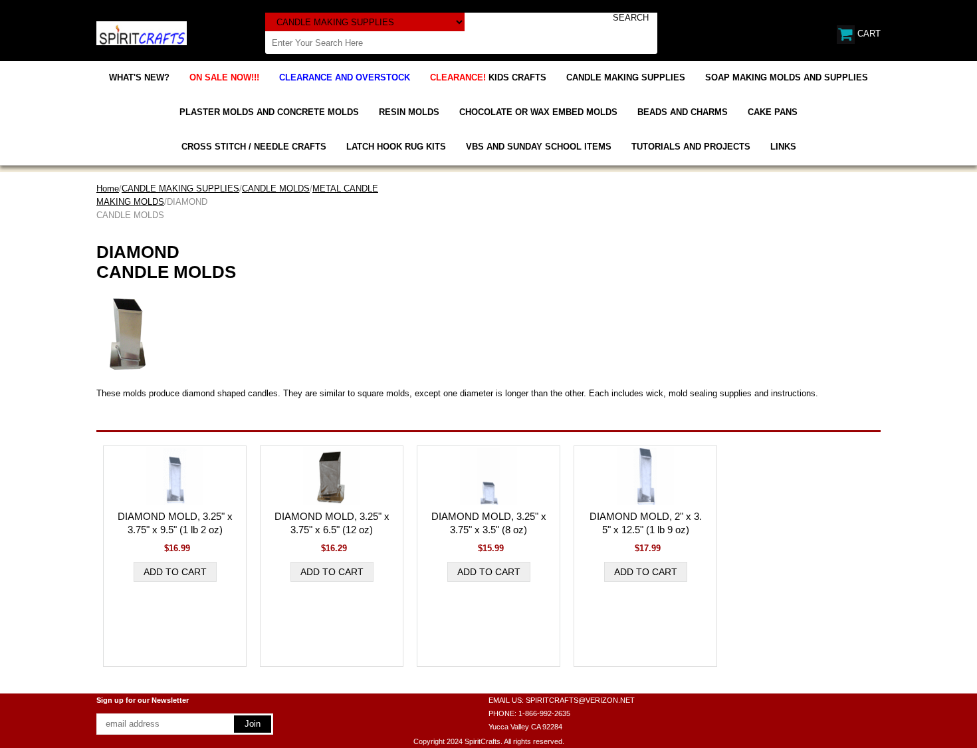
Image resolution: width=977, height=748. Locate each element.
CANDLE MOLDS (276, 188)
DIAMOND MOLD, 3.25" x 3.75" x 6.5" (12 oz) (331, 523)
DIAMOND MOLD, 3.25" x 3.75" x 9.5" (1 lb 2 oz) (175, 523)
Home (107, 188)
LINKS (783, 147)
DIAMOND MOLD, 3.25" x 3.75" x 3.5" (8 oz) (488, 523)
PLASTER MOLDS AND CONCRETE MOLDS (269, 112)
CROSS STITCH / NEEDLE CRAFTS (253, 147)
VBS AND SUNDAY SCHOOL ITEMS (538, 147)
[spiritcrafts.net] (141, 32)
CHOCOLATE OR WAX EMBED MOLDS (538, 112)
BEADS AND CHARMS (682, 112)
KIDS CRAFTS (488, 77)
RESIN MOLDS (409, 112)
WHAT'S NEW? (139, 77)
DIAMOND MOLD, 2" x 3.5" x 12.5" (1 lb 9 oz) (646, 523)
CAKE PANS (773, 112)
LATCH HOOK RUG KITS (396, 147)
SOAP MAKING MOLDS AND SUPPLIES (786, 77)
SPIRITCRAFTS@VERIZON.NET (580, 700)
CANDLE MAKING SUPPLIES (625, 77)
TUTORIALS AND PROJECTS (690, 147)
